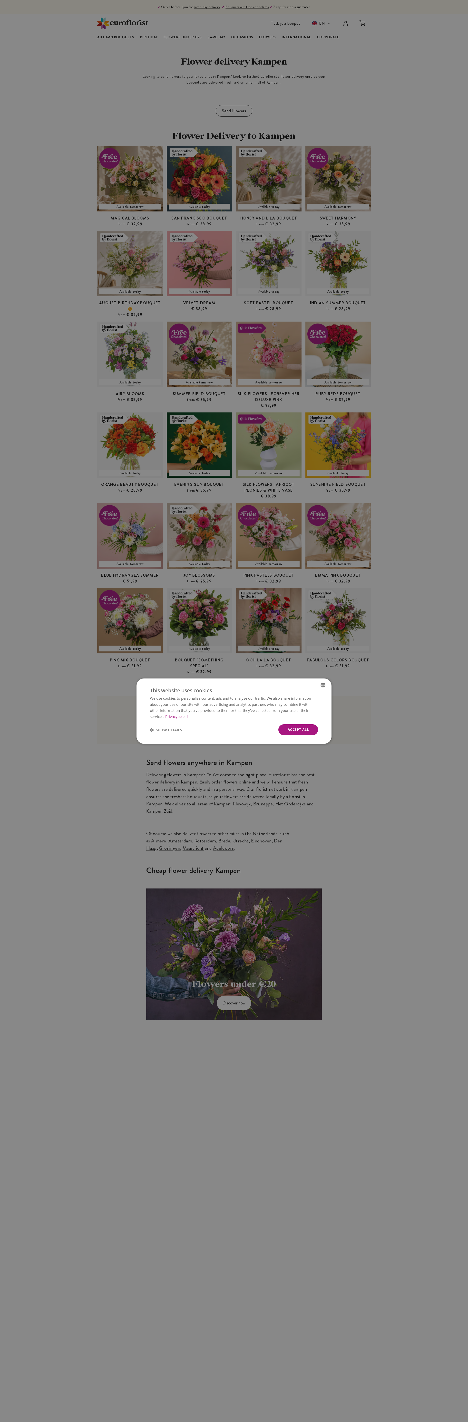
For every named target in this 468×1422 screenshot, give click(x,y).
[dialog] (234, 711)
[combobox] (323, 684)
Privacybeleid (176, 716)
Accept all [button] (298, 729)
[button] (166, 729)
